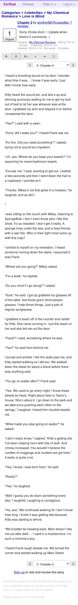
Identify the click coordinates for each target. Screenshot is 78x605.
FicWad (10, 4)
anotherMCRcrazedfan (53, 22)
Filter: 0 (48, 4)
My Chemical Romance (42, 42)
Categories (11, 13)
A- (6, 56)
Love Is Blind (33, 16)
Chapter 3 (24, 22)
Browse (28, 4)
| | (54, 56)
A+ (26, 56)
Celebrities (33, 13)
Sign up (19, 572)
